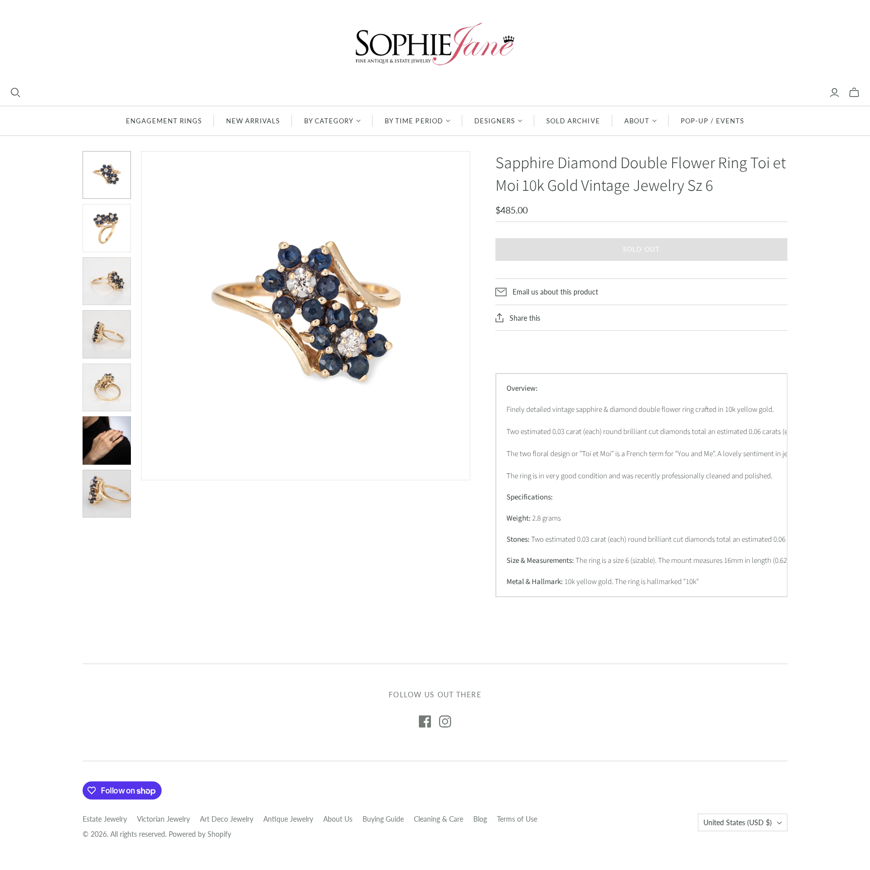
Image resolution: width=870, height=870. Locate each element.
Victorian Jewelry (163, 819)
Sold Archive (573, 121)
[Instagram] (445, 721)
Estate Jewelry (105, 819)
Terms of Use (517, 819)
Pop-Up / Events (713, 121)
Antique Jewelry (288, 819)
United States (737, 822)
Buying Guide (383, 819)
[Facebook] (425, 721)
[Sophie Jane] (435, 43)
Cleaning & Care (438, 819)
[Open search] (16, 93)
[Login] (834, 92)
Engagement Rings (164, 121)
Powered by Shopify (200, 834)
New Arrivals (252, 121)
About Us (337, 819)
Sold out (641, 249)
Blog (480, 819)
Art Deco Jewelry (226, 819)
